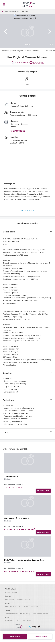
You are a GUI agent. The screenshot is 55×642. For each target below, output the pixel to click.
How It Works (26, 621)
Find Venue (9, 599)
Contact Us (9, 621)
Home (7, 592)
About (14, 592)
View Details (43, 490)
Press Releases (10, 606)
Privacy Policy (25, 614)
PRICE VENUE (15, 637)
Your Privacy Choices (40, 614)
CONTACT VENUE (40, 637)
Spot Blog (34, 606)
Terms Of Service (11, 614)
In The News (23, 606)
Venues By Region (23, 599)
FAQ (17, 621)
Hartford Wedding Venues (16, 11)
